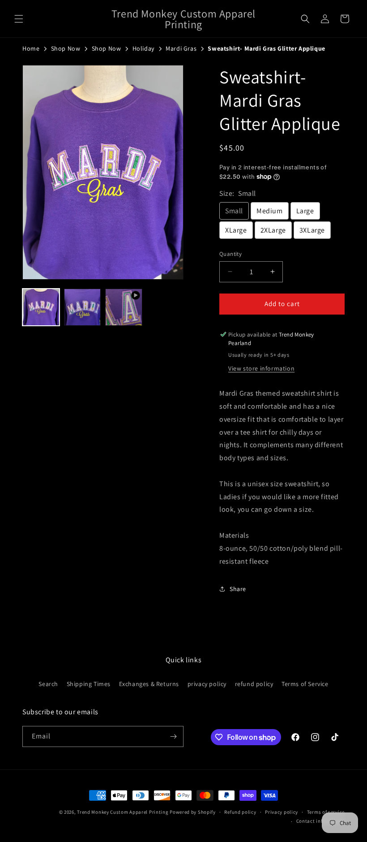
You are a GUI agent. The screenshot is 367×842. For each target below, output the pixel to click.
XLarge (236, 230)
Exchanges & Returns (149, 684)
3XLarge (312, 230)
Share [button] (238, 589)
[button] (19, 19)
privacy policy (207, 684)
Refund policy (240, 812)
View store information (261, 368)
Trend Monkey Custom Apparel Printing (122, 812)
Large (305, 211)
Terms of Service (305, 684)
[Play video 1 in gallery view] (123, 307)
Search (48, 684)
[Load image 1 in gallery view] (41, 307)
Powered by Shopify (193, 812)
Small (234, 211)
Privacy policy (281, 812)
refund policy (254, 684)
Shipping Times (89, 684)
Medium (269, 211)
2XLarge (273, 230)
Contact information (320, 821)
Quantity (230, 254)
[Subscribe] (173, 736)
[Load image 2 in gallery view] (82, 307)
